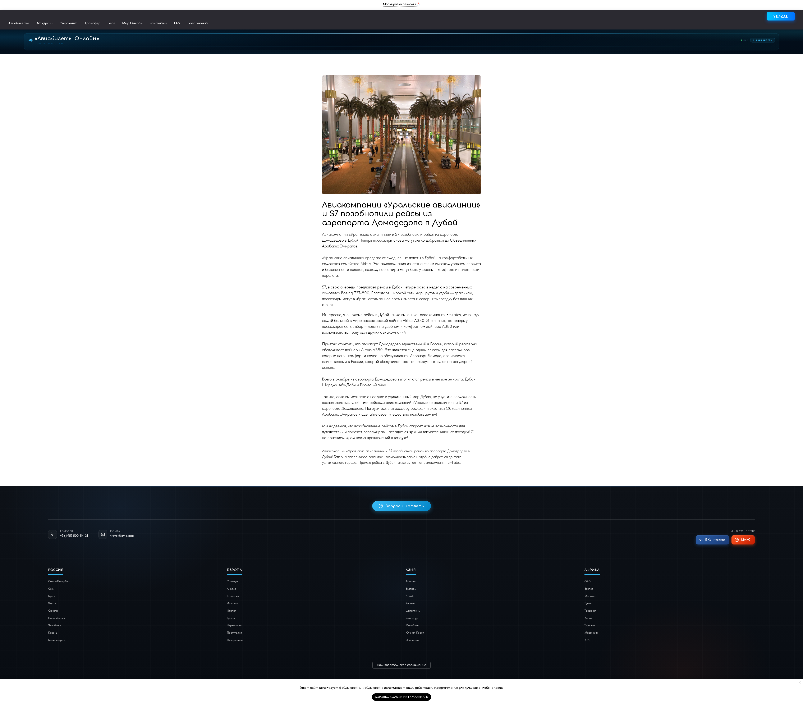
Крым (51, 596)
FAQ (177, 23)
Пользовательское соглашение (401, 665)
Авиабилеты (18, 23)
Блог (111, 23)
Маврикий (591, 632)
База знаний (198, 23)
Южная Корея (415, 632)
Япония (410, 603)
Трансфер (92, 23)
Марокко (590, 596)
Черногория (234, 625)
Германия (233, 596)
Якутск (52, 603)
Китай (409, 596)
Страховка (68, 23)
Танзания (590, 610)
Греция (231, 618)
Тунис (588, 603)
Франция (233, 581)
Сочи (51, 588)
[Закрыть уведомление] (800, 682)
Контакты (158, 23)
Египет (588, 588)
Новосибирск (56, 618)
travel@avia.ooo (122, 536)
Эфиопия (590, 625)
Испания (232, 603)
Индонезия (412, 640)
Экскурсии (44, 23)
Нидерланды (235, 640)
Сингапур (412, 618)
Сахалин (53, 610)
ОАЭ (587, 581)
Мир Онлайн (132, 23)
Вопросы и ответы (405, 506)
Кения (588, 618)
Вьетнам (411, 588)
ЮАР (587, 640)
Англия (231, 588)
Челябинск (55, 625)
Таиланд (411, 581)
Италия (231, 610)
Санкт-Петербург (59, 581)
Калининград (56, 640)
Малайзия (412, 625)
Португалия (234, 632)
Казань (52, 632)
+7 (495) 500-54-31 (74, 536)
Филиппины (413, 610)
